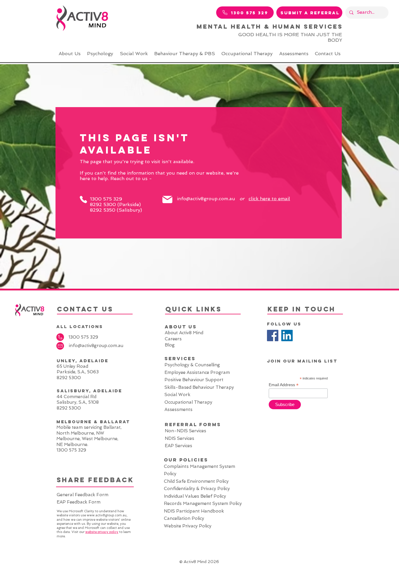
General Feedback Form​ (83, 494)
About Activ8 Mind (184, 332)
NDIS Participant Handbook (194, 511)
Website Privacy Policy (187, 526)
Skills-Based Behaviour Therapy (199, 387)
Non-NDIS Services (185, 430)
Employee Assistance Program (197, 372)
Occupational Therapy (189, 402)
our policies (186, 460)
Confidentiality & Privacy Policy (197, 488)
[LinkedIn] (287, 335)
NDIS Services (179, 438)
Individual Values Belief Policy (195, 496)
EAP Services (178, 445)
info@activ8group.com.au (206, 198)
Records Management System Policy (203, 503)
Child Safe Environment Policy (196, 481)
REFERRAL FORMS (193, 424)
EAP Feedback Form (78, 502)
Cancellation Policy (184, 518)
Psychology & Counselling (192, 364)
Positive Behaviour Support (193, 379)
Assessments (178, 409)
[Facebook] (272, 335)
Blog (170, 345)
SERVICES (180, 358)
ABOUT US (181, 327)
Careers (173, 339)
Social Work (177, 394)
